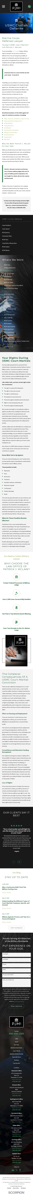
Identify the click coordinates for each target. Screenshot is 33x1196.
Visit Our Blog (17, 928)
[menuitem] (16, 225)
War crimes (7, 139)
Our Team (16, 1045)
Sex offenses (7, 128)
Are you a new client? (8, 974)
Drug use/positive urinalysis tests (13, 121)
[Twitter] (16, 1170)
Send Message (16, 1006)
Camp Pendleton (8, 271)
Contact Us (8, 347)
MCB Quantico (8, 312)
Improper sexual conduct (10, 132)
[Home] (16, 6)
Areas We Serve (16, 1057)
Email (4, 969)
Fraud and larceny (8, 125)
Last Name (5, 959)
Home (16, 1042)
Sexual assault (8, 137)
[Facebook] (20, 1170)
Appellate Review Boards (16, 1054)
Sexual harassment (9, 135)
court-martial (15, 51)
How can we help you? (8, 980)
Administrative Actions (17, 1048)
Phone (4, 964)
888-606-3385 (16, 1033)
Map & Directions (16, 1079)
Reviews (16, 1060)
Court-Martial (16, 1051)
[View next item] (19, 862)
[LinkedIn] (13, 1170)
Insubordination (8, 123)
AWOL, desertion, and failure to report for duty (16, 118)
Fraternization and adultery (11, 130)
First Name (5, 954)
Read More (6, 892)
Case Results (16, 1063)
